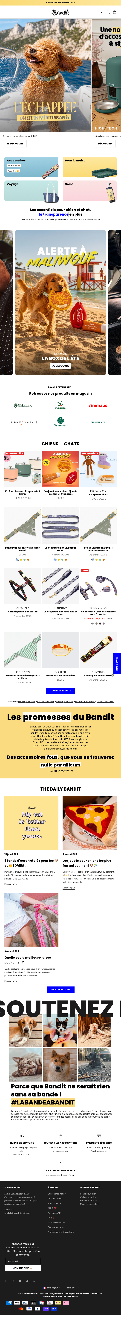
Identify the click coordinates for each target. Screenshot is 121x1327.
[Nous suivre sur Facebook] (5, 1281)
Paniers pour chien (64, 701)
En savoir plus (10, 884)
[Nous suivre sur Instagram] (13, 1281)
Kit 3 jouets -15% (98, 491)
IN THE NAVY (60, 608)
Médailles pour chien (89, 1204)
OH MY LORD (22, 608)
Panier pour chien (88, 1193)
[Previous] (4, 57)
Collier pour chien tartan (98, 675)
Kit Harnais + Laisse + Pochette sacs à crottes (98, 613)
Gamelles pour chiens (85, 701)
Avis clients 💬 (54, 1213)
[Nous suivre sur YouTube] (20, 1281)
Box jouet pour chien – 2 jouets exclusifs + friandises (60, 493)
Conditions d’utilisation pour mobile (60, 1296)
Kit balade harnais (98, 608)
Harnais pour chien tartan (22, 612)
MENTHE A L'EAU (23, 672)
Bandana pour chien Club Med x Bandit (22, 549)
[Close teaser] (112, 675)
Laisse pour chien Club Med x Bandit (60, 549)
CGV (41, 1294)
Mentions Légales (62, 1294)
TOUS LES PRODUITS (60, 690)
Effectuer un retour (56, 1227)
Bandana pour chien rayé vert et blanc (23, 677)
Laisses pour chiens (105, 701)
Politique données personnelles (87, 1294)
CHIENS (50, 444)
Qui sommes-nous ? (57, 1193)
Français (71, 1288)
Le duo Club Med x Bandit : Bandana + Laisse (98, 549)
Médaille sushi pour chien (60, 675)
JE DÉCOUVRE (88, 143)
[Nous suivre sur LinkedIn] (34, 1281)
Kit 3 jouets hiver (98, 494)
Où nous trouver (55, 1198)
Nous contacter (55, 1203)
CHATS (71, 444)
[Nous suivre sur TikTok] (27, 1281)
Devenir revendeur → (60, 387)
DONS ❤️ (52, 1208)
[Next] (116, 57)
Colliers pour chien (45, 701)
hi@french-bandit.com (20, 1213)
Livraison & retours (56, 1222)
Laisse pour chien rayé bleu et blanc (60, 613)
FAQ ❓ (51, 1217)
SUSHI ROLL (60, 672)
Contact (49, 1294)
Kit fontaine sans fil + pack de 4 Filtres (22, 493)
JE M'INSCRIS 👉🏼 (23, 1268)
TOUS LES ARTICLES (60, 989)
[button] (117, 663)
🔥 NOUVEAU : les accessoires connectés (60, 3)
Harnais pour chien (26, 701)
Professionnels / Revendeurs (61, 1232)
